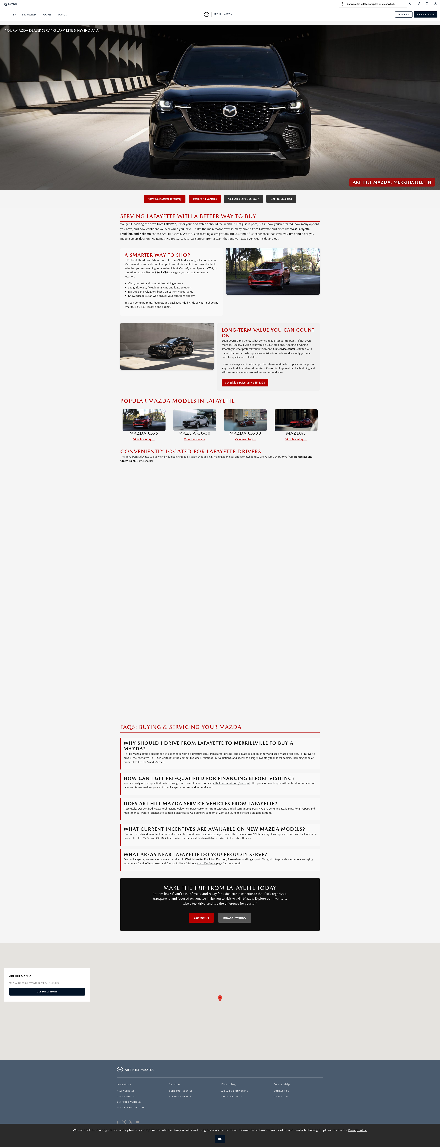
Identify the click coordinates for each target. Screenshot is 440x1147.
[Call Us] (411, 4)
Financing (228, 1084)
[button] (220, 998)
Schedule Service (425, 14)
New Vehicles (126, 1091)
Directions (281, 1096)
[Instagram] (124, 1122)
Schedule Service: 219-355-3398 (245, 382)
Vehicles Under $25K (131, 1107)
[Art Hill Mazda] (208, 14)
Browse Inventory (234, 918)
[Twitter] (131, 1122)
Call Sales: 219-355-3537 (243, 198)
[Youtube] (137, 1122)
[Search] (428, 4)
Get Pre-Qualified (281, 198)
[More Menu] (4, 14)
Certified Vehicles (129, 1102)
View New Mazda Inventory (164, 198)
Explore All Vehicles (205, 198)
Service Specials (180, 1096)
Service (174, 1084)
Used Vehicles (126, 1096)
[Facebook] (118, 1122)
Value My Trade (231, 1096)
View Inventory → (144, 439)
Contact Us (201, 918)
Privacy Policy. (357, 1130)
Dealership (282, 1084)
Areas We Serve (206, 863)
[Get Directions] (420, 4)
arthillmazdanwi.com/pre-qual (231, 783)
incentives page (212, 834)
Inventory (124, 1084)
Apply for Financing (234, 1091)
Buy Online (404, 14)
